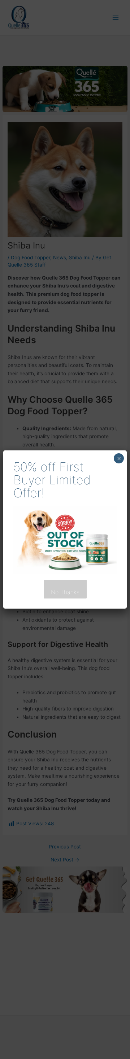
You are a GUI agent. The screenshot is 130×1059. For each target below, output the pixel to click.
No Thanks (65, 592)
